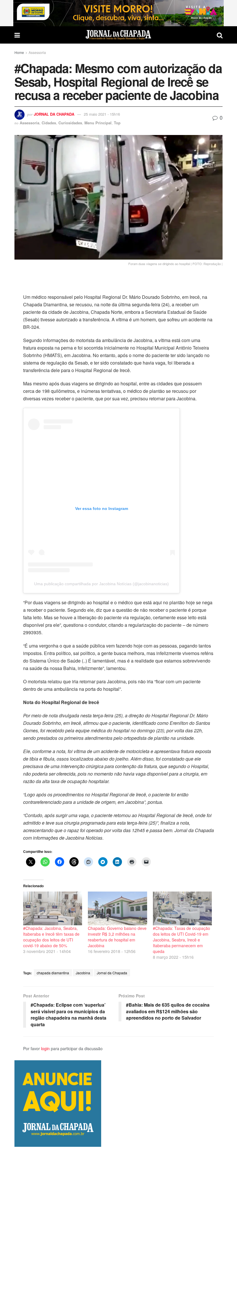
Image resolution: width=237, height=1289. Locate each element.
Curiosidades (70, 122)
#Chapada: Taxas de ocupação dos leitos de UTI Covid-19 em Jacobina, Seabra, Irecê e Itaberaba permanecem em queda (181, 939)
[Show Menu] (17, 35)
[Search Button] (220, 35)
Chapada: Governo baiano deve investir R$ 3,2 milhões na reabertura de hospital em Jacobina (117, 936)
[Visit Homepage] (118, 35)
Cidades (49, 122)
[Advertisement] (118, 1217)
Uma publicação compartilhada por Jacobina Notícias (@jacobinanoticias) (101, 583)
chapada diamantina (53, 972)
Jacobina (83, 972)
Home (19, 52)
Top (117, 122)
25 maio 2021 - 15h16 (102, 114)
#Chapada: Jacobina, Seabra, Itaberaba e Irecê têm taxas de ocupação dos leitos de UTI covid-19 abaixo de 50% (51, 936)
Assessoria (37, 52)
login (45, 1048)
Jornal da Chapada (54, 114)
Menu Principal (98, 122)
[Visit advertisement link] (118, 13)
